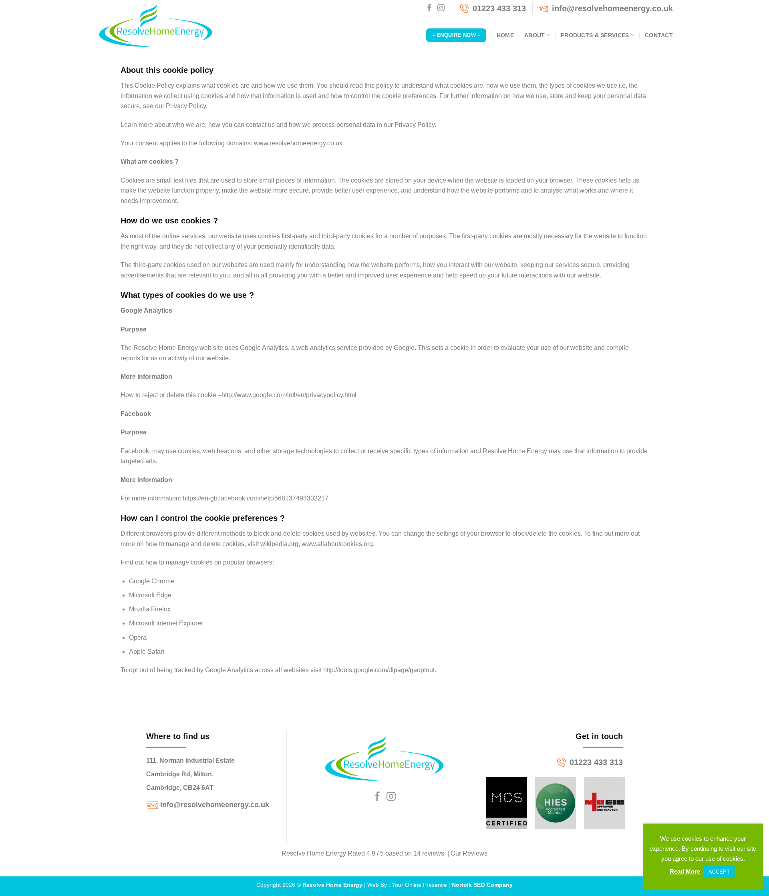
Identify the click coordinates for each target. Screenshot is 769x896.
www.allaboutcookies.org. (338, 543)
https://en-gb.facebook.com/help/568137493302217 (255, 498)
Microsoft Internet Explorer (166, 623)
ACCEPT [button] (719, 872)
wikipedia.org (279, 543)
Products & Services (595, 35)
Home (505, 35)
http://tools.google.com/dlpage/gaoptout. (379, 670)
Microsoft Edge (150, 595)
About (534, 35)
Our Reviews (469, 853)
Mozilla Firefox (150, 609)
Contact (659, 35)
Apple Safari (146, 651)
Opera (138, 637)
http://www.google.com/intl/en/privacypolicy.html (288, 395)
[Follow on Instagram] (441, 8)
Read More (685, 871)
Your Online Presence (419, 885)
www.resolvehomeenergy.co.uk (298, 143)
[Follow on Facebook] (429, 8)
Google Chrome (151, 581)
